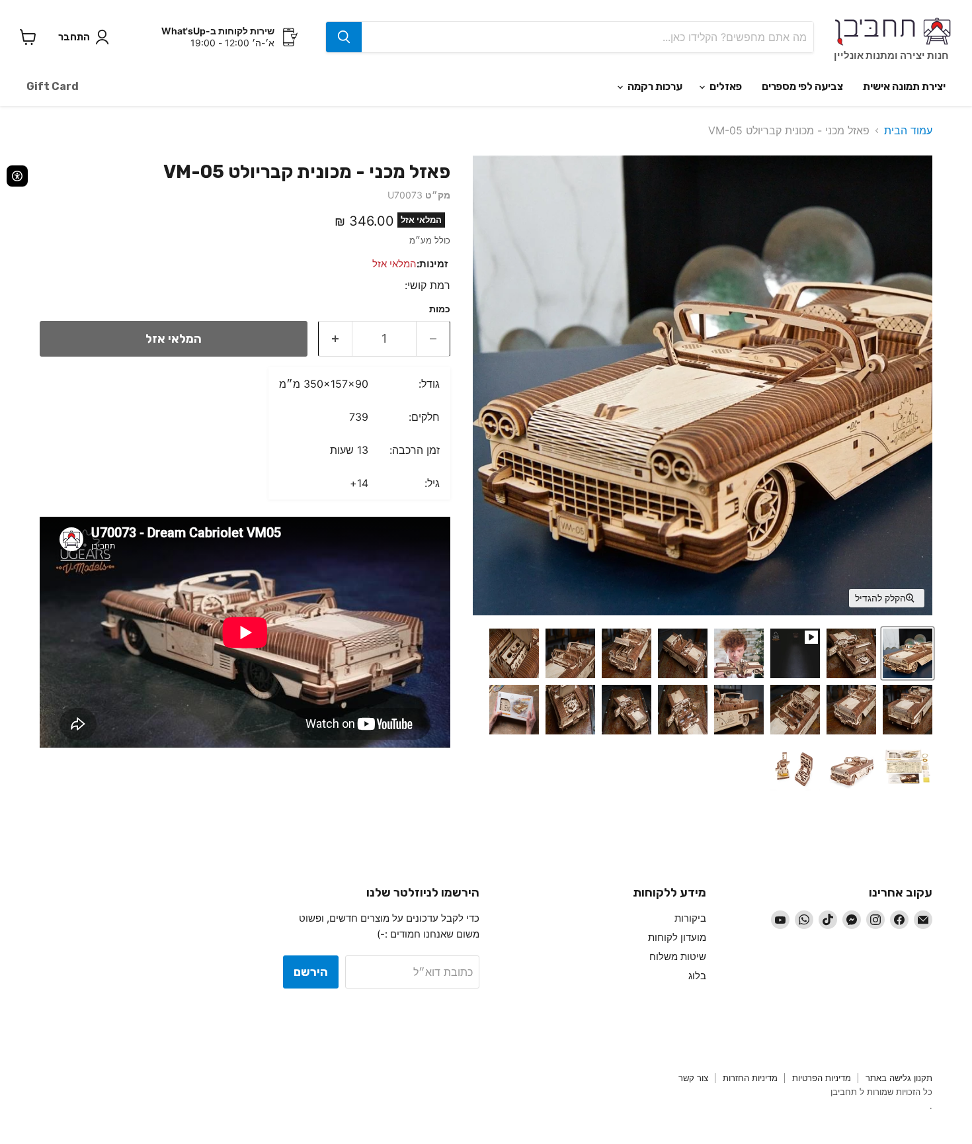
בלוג (697, 975)
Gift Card (52, 86)
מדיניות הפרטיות (821, 1078)
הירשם (311, 972)
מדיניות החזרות (750, 1078)
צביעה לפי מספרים (802, 86)
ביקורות (690, 918)
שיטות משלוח (677, 956)
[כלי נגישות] (17, 176)
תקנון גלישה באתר (899, 1078)
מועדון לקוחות (677, 937)
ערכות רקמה (654, 86)
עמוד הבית (908, 130)
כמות (439, 309)
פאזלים (725, 86)
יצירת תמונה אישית (904, 86)
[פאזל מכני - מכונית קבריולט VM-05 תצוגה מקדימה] (907, 653)
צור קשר (693, 1078)
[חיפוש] (344, 37)
